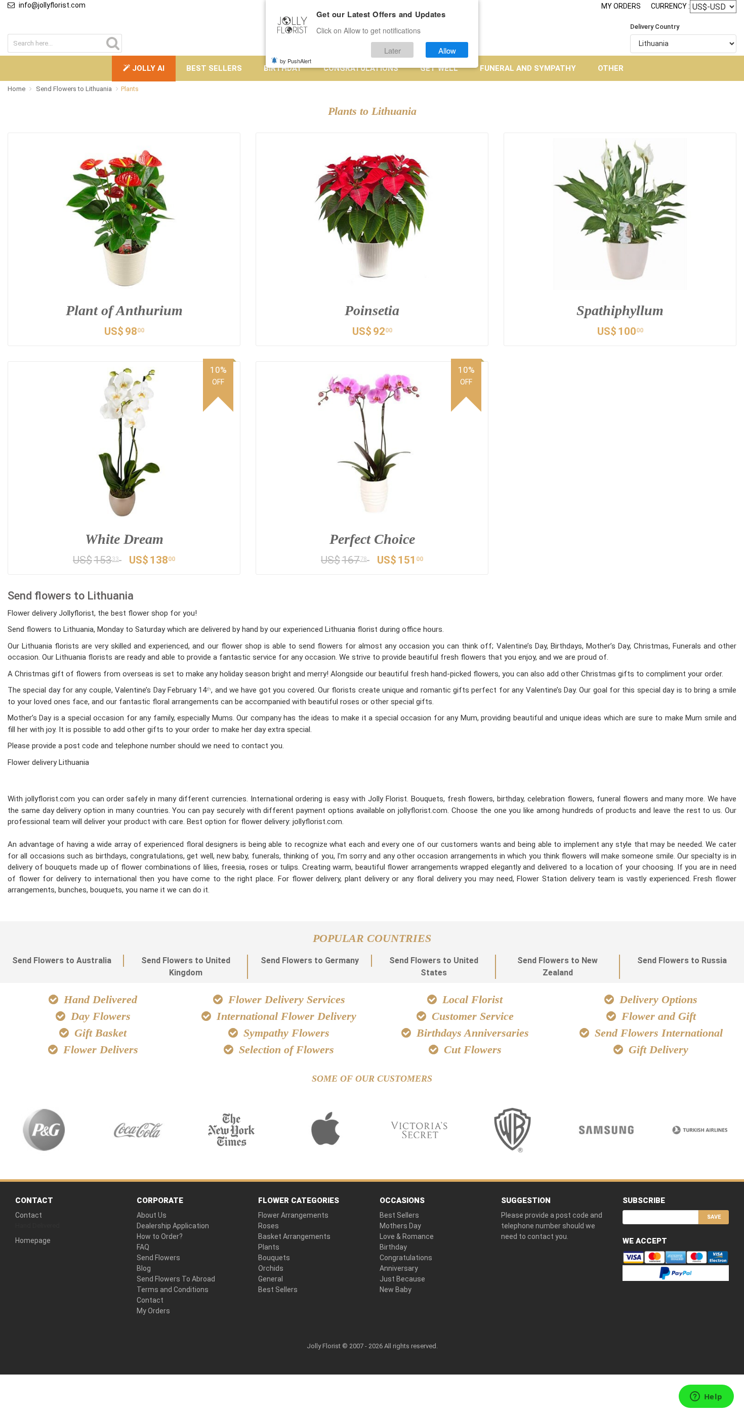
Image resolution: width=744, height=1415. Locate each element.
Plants (268, 1247)
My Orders (621, 6)
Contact (28, 1215)
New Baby (395, 1289)
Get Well (439, 68)
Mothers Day (400, 1226)
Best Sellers (214, 68)
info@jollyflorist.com (52, 5)
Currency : (670, 6)
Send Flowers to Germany (310, 960)
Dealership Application (173, 1226)
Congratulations (360, 68)
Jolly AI (147, 68)
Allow (447, 50)
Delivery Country (654, 26)
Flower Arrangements (293, 1215)
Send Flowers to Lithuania (74, 89)
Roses (268, 1226)
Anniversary (399, 1268)
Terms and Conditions (173, 1289)
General (270, 1279)
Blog (144, 1268)
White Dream (124, 539)
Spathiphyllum (620, 310)
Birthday (283, 68)
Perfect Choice (372, 539)
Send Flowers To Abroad (176, 1279)
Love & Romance (407, 1236)
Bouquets (274, 1258)
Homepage (33, 1240)
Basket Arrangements (294, 1236)
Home (16, 89)
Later (392, 50)
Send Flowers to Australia (61, 960)
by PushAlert (295, 61)
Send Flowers (158, 1258)
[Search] (113, 43)
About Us (152, 1215)
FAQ (143, 1247)
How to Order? (160, 1236)
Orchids (270, 1268)
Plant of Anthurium (124, 310)
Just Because (402, 1279)
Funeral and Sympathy (528, 68)
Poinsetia (372, 310)
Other (611, 68)
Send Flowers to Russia (682, 960)
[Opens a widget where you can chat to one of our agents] (706, 1397)
